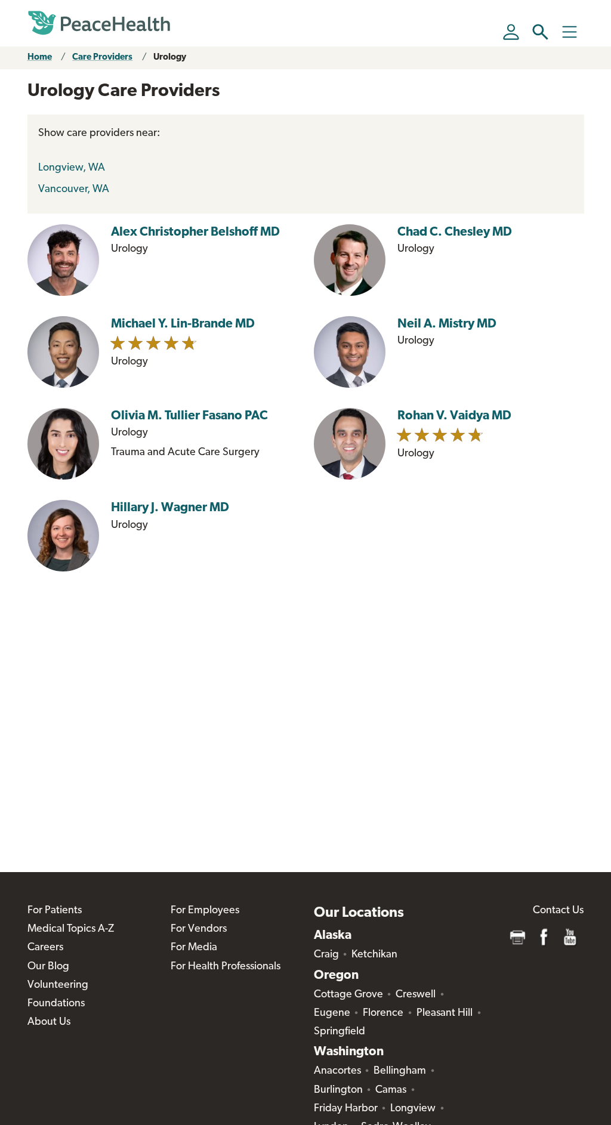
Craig (326, 955)
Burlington (338, 1090)
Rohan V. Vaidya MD (454, 416)
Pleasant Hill (444, 1013)
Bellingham (400, 1071)
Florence (383, 1013)
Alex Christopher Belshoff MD (195, 232)
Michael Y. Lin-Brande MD (183, 324)
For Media (194, 947)
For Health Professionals (225, 967)
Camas (390, 1090)
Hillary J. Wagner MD (170, 508)
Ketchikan (374, 955)
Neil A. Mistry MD (446, 324)
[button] (540, 32)
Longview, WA (71, 168)
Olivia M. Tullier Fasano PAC (189, 416)
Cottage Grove (348, 995)
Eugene (332, 1013)
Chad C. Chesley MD (454, 232)
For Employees (205, 910)
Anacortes (337, 1071)
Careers (45, 947)
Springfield (339, 1032)
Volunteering (57, 985)
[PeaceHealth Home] (99, 23)
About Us (48, 1022)
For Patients (54, 910)
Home (39, 57)
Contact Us (558, 910)
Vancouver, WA (73, 189)
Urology (169, 57)
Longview (413, 1109)
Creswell (416, 995)
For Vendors (199, 929)
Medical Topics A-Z (70, 929)
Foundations (56, 1004)
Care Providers (102, 57)
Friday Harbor (346, 1109)
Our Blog (48, 967)
